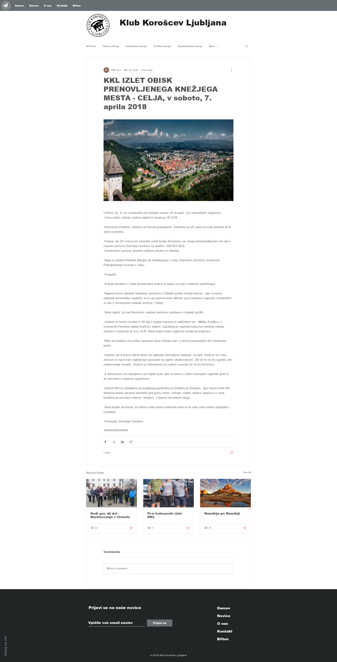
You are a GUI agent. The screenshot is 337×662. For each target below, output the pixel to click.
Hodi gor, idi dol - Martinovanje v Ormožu (110, 515)
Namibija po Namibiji (222, 513)
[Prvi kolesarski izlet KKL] (168, 493)
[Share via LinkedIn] (122, 441)
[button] (246, 46)
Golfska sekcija (162, 46)
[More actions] (231, 70)
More (212, 46)
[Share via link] (131, 441)
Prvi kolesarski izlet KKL (164, 515)
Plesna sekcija (111, 46)
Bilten (223, 639)
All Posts (91, 46)
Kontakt (224, 631)
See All (247, 472)
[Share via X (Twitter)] (113, 441)
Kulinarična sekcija (136, 46)
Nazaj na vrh (5, 646)
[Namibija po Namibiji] (225, 493)
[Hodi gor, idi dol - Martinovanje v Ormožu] (111, 493)
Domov (223, 608)
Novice (223, 616)
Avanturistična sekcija (190, 46)
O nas (222, 623)
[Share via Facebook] (105, 441)
